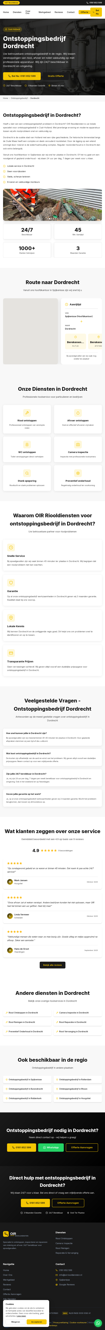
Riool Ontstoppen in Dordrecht (23, 1012)
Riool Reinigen (62, 1248)
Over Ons (27, 12)
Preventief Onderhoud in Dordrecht (26, 1031)
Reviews (59, 12)
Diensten (17, 12)
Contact (71, 12)
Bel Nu (97, 12)
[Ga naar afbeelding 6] (57, 218)
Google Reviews (67, 1284)
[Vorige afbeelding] (6, 204)
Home (6, 12)
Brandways (52, 1325)
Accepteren (36, 1322)
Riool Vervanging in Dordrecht (73, 1031)
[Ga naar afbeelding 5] (55, 218)
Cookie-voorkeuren (78, 1322)
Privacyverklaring (60, 1322)
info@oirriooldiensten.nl (70, 1275)
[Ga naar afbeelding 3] (51, 219)
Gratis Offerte (56, 76)
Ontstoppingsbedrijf (19, 98)
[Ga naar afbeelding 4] (53, 218)
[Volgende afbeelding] (98, 204)
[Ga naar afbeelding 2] (49, 218)
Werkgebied (45, 12)
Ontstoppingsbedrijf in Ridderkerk (25, 1098)
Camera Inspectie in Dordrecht (74, 1012)
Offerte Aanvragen (82, 1147)
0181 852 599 (96, 3)
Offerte (84, 12)
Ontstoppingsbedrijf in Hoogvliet (75, 1098)
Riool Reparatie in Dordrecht (72, 1022)
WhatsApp (53, 1147)
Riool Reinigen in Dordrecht (22, 1022)
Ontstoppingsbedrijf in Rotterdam (75, 1079)
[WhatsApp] (98, 1323)
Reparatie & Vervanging (67, 1253)
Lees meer (21, 1316)
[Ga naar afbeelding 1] (47, 218)
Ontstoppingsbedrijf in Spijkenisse (25, 1079)
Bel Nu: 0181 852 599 (24, 76)
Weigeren (15, 1322)
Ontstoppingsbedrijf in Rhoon (73, 1089)
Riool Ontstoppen (64, 1238)
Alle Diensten (9, 1299)
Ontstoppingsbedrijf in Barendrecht (26, 1089)
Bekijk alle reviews (52, 965)
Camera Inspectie (64, 1243)
